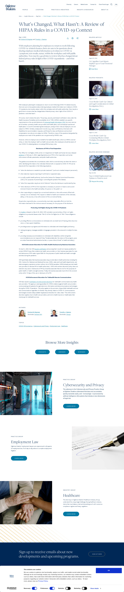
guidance (21, 155)
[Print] (72, 38)
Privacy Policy (43, 581)
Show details (94, 588)
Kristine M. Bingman (26, 39)
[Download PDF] (68, 38)
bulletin (23, 212)
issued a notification (40, 249)
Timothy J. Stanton (41, 39)
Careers (76, 4)
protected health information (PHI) (55, 122)
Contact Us (93, 4)
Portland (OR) (38, 314)
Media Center (84, 4)
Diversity (69, 4)
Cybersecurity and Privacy (41, 326)
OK (109, 570)
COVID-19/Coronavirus (25, 326)
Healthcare (64, 326)
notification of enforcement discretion (41, 282)
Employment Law (55, 326)
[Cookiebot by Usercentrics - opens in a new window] (12, 588)
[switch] (52, 588)
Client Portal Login (104, 4)
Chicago (68, 314)
